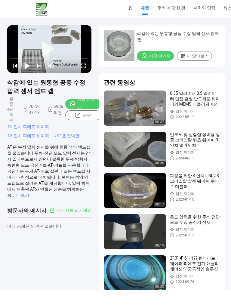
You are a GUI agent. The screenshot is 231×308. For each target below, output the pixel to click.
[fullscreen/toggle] (84, 65)
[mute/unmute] (51, 65)
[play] (49, 49)
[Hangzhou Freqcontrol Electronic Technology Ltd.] (41, 9)
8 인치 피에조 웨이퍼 (29, 135)
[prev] (15, 65)
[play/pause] (27, 65)
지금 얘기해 (86, 104)
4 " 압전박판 (68, 135)
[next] (39, 65)
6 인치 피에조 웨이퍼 (29, 126)
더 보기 (22, 195)
